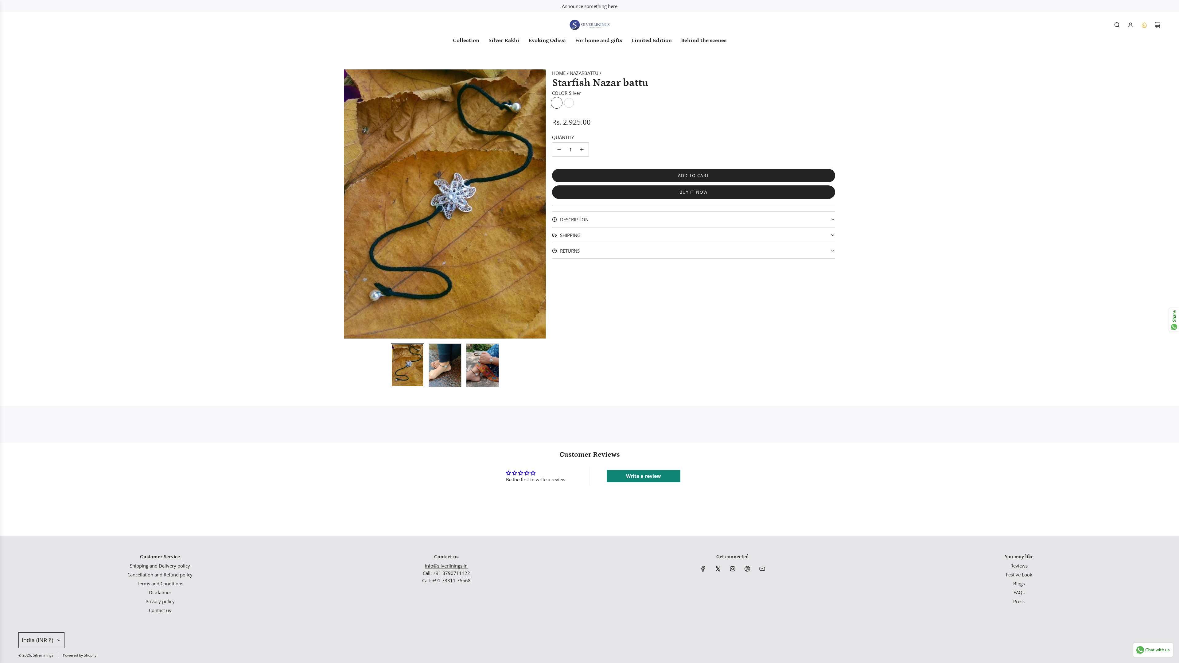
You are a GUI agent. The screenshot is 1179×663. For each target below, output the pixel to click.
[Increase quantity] (582, 149)
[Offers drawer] (1144, 25)
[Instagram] (732, 569)
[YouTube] (762, 569)
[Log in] (1130, 25)
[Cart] (1157, 25)
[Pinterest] (747, 569)
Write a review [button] (643, 476)
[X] (718, 569)
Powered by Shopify (79, 655)
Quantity (563, 137)
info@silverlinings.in (446, 566)
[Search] (1117, 25)
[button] (349, 204)
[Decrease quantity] (559, 149)
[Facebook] (703, 569)
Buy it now (693, 192)
